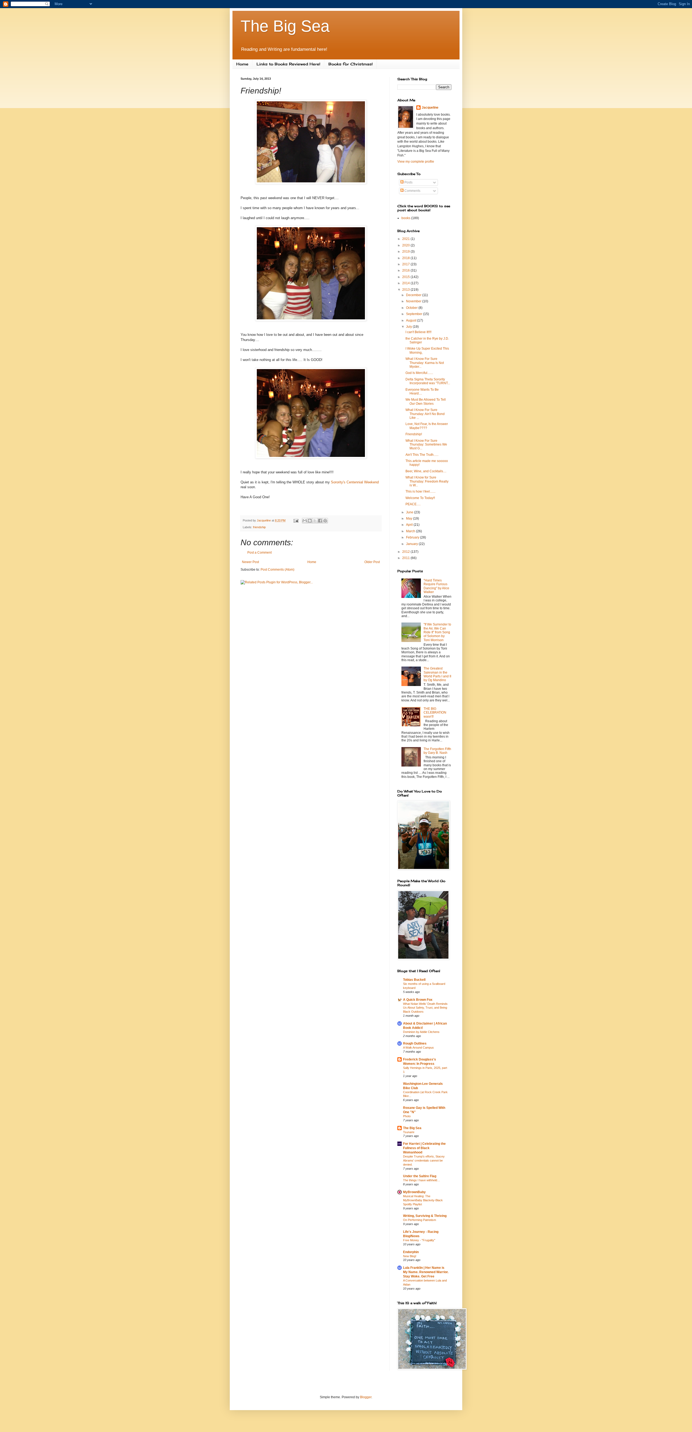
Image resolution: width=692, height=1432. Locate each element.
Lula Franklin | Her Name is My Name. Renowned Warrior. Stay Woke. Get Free (425, 1272)
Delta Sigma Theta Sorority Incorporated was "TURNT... (427, 381)
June (410, 512)
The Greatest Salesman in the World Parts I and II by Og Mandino (437, 674)
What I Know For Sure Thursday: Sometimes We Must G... (426, 444)
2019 (406, 251)
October (412, 308)
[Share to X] (315, 520)
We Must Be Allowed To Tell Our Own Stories (425, 401)
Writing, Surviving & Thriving (425, 1216)
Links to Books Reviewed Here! (288, 64)
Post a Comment (259, 552)
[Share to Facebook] (320, 520)
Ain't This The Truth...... (421, 455)
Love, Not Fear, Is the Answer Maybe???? (426, 426)
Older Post (372, 562)
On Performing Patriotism (419, 1220)
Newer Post (250, 562)
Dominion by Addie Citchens (421, 1031)
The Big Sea (285, 26)
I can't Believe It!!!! (418, 332)
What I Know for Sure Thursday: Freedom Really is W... (426, 481)
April (410, 525)
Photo (407, 1116)
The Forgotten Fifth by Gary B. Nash (437, 751)
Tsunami (408, 1132)
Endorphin (411, 1252)
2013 (406, 290)
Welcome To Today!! (420, 498)
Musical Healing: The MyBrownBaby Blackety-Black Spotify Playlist (423, 1200)
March (411, 531)
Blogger (365, 1397)
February (413, 537)
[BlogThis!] (309, 520)
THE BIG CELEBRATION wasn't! (435, 712)
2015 (406, 277)
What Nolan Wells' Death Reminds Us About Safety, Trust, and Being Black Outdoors (425, 1007)
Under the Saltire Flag (419, 1176)
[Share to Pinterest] (325, 520)
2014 (406, 283)
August (411, 320)
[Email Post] (295, 520)
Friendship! (413, 434)
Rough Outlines (415, 1043)
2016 (406, 270)
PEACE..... (413, 504)
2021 (406, 239)
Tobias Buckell (414, 980)
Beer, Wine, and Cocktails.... (425, 471)
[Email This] (304, 520)
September (414, 314)
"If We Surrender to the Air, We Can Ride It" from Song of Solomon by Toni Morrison (437, 632)
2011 (406, 558)
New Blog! (409, 1256)
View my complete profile (415, 161)
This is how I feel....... (420, 491)
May (409, 518)
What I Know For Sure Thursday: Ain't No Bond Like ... (425, 414)
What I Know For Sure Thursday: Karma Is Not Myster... (424, 363)
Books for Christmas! (350, 64)
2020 (406, 245)
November (414, 301)
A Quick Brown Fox (417, 1000)
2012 (406, 552)
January (412, 544)
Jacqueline (430, 107)
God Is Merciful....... (419, 373)
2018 (406, 258)
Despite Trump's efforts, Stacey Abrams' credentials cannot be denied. (424, 1160)
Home (242, 64)
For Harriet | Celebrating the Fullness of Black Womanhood (424, 1148)
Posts (408, 182)
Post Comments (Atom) (277, 569)
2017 (406, 264)
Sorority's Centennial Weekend (355, 482)
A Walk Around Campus (418, 1047)
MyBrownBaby (414, 1192)
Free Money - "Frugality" (419, 1240)
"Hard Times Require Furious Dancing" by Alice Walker (436, 586)
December (414, 295)
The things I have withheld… (421, 1180)
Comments (412, 191)
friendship (259, 527)
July (409, 327)
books (405, 218)
